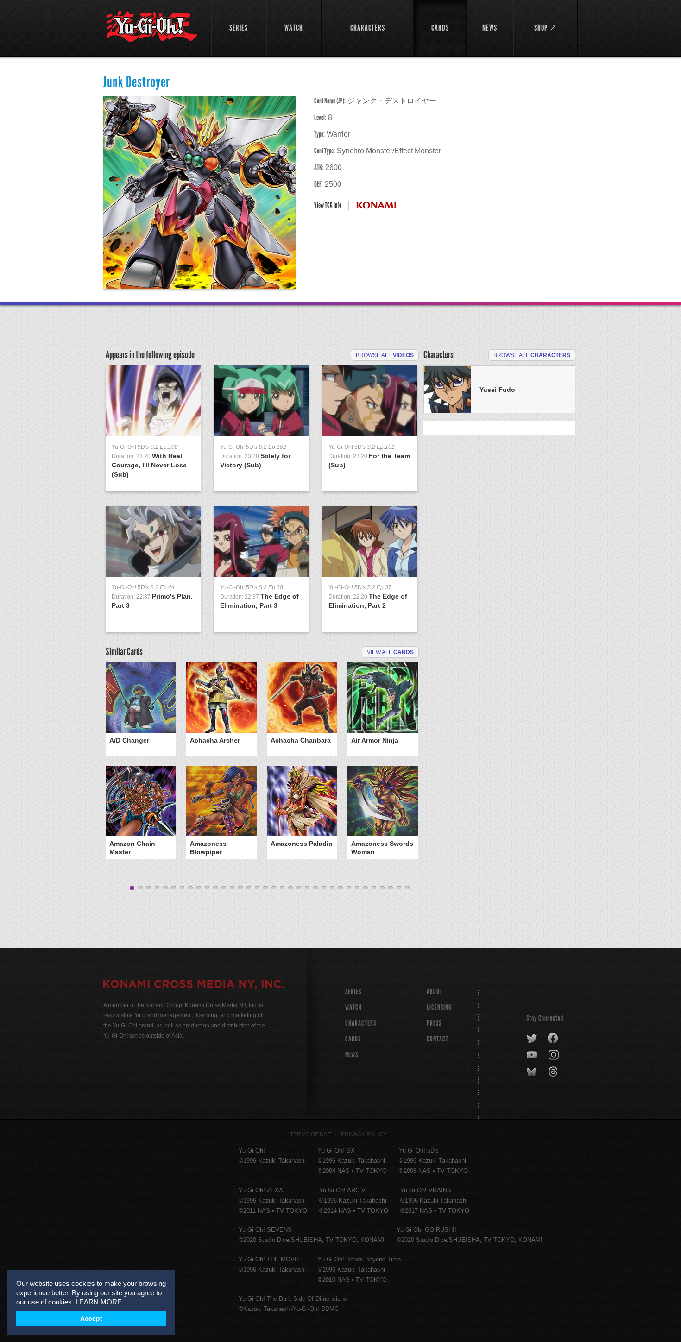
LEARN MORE (99, 1302)
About (434, 991)
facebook (553, 1038)
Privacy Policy (364, 1134)
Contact (437, 1038)
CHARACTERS (360, 1023)
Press (434, 1023)
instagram (554, 1055)
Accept (91, 1318)
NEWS (351, 1054)
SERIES (353, 991)
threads (554, 1071)
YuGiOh (152, 27)
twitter (532, 1038)
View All (390, 652)
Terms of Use (310, 1134)
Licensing (439, 1007)
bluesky (532, 1071)
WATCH (353, 1007)
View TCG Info (327, 205)
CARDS (353, 1038)
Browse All (385, 355)
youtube (532, 1055)
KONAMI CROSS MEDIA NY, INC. (193, 985)
